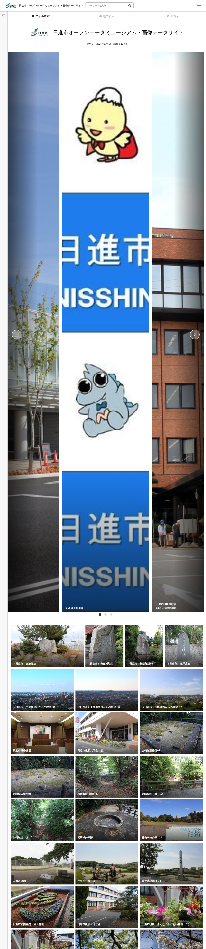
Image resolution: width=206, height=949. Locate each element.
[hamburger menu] (199, 5)
